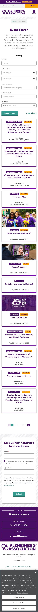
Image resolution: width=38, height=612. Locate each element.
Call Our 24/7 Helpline (13, 2)
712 (26, 425)
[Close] (36, 572)
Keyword (4, 102)
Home (13, 21)
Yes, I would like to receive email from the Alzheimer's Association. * (19, 462)
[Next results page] (28, 425)
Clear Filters (31, 113)
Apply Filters (9, 113)
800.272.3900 (27, 2)
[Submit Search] (34, 106)
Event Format (6, 93)
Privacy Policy (8, 485)
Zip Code (7, 467)
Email (6, 452)
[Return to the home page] (13, 12)
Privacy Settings (19, 597)
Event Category (6, 84)
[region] (19, 591)
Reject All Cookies (19, 603)
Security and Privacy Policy (21, 566)
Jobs (7, 566)
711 (23, 425)
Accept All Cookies (19, 608)
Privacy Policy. (22, 593)
